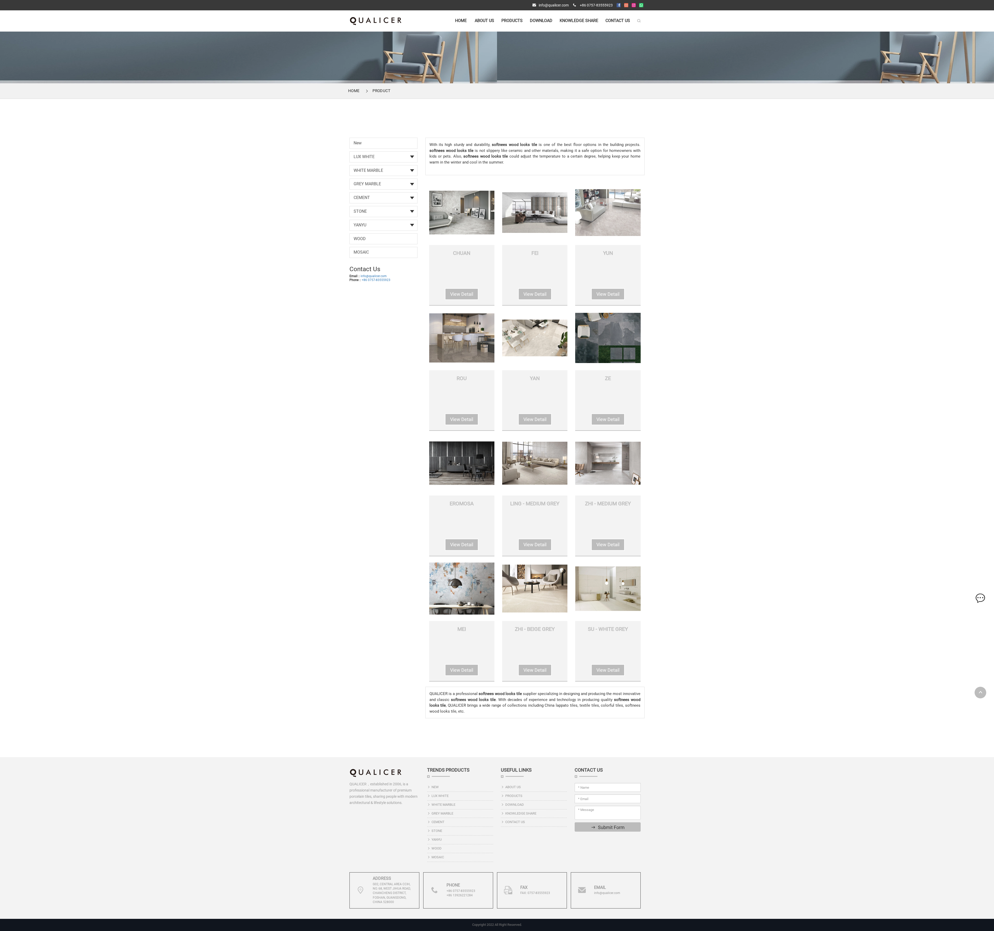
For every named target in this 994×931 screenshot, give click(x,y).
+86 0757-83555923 (596, 5)
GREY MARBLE (367, 183)
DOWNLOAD (541, 20)
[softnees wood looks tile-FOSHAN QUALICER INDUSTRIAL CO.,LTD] (375, 21)
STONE (360, 211)
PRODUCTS (512, 20)
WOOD (360, 238)
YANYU (360, 225)
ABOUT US (484, 20)
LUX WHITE (364, 156)
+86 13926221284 (460, 895)
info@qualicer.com (554, 5)
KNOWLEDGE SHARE (579, 20)
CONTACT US (617, 20)
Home (461, 20)
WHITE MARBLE (368, 170)
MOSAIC (361, 252)
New (358, 143)
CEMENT (362, 197)
